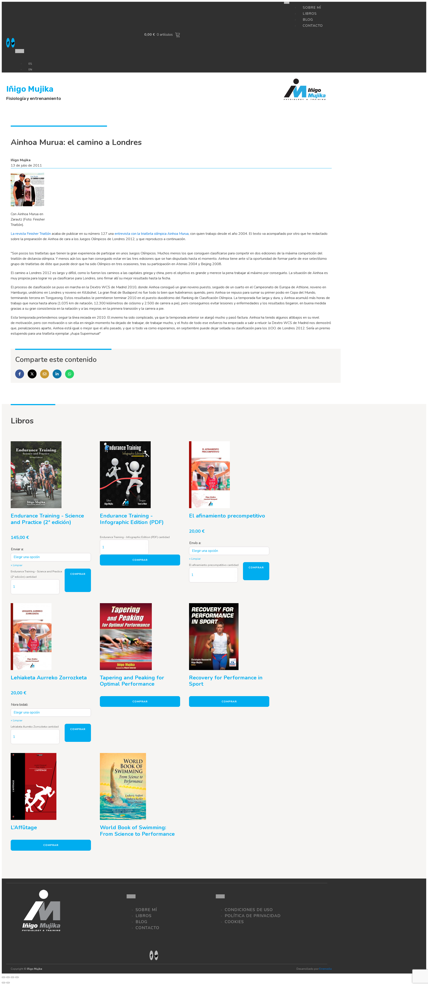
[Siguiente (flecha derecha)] (8, 982)
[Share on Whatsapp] (69, 373)
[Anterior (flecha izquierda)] (3, 982)
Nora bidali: (19, 704)
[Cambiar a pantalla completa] (12, 977)
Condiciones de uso (249, 909)
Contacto (313, 25)
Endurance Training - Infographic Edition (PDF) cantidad (135, 537)
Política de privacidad (253, 915)
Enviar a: (17, 549)
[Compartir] (8, 977)
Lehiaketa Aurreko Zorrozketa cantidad (35, 726)
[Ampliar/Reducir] (17, 977)
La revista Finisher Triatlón (31, 233)
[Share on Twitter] (32, 373)
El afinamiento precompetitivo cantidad (214, 565)
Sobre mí (146, 909)
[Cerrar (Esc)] (3, 977)
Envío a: (195, 542)
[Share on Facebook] (19, 373)
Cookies (234, 921)
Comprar (77, 574)
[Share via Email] (44, 373)
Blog (141, 921)
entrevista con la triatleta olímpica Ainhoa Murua (152, 233)
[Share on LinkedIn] (57, 373)
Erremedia (325, 969)
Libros (144, 915)
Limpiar (17, 565)
